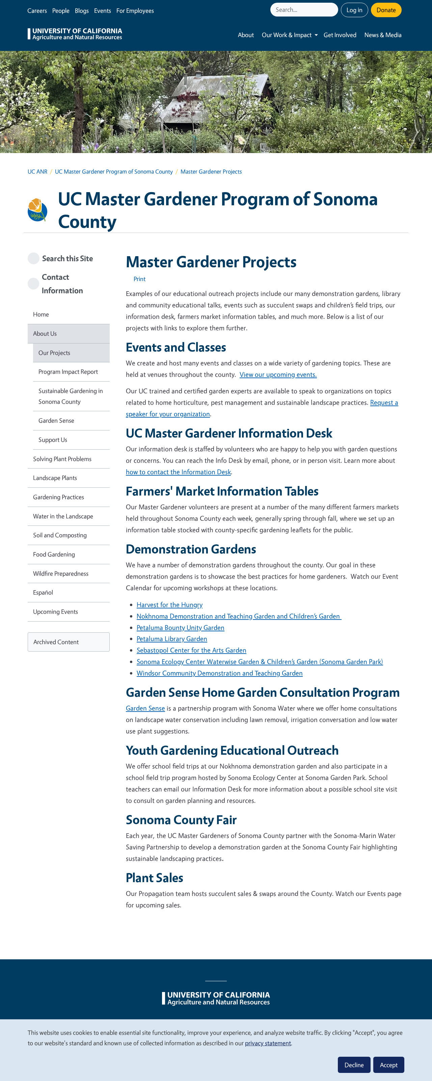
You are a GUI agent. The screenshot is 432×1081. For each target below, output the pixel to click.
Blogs (82, 10)
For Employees (135, 10)
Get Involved (340, 35)
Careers (37, 10)
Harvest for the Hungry (169, 604)
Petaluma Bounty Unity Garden (180, 627)
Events (102, 10)
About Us (45, 333)
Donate (386, 10)
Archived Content (56, 642)
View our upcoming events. (278, 374)
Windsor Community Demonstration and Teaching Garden (220, 673)
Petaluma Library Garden (172, 638)
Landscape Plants (55, 478)
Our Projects (54, 353)
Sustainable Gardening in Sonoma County (70, 396)
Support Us (52, 440)
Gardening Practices (58, 497)
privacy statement (268, 1043)
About (246, 35)
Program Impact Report (68, 371)
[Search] (333, 10)
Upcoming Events (55, 611)
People (61, 10)
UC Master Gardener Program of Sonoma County (114, 171)
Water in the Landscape (63, 516)
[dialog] (216, 1050)
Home (41, 314)
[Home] (75, 35)
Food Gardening (54, 554)
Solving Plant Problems (62, 459)
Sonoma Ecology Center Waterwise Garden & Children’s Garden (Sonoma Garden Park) (260, 661)
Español (43, 592)
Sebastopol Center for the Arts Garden (191, 650)
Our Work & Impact (287, 35)
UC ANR (37, 171)
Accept (389, 1065)
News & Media (383, 35)
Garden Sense (145, 708)
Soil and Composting (60, 535)
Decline (354, 1065)
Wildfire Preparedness (60, 573)
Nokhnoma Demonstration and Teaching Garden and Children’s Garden (239, 616)
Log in (354, 10)
